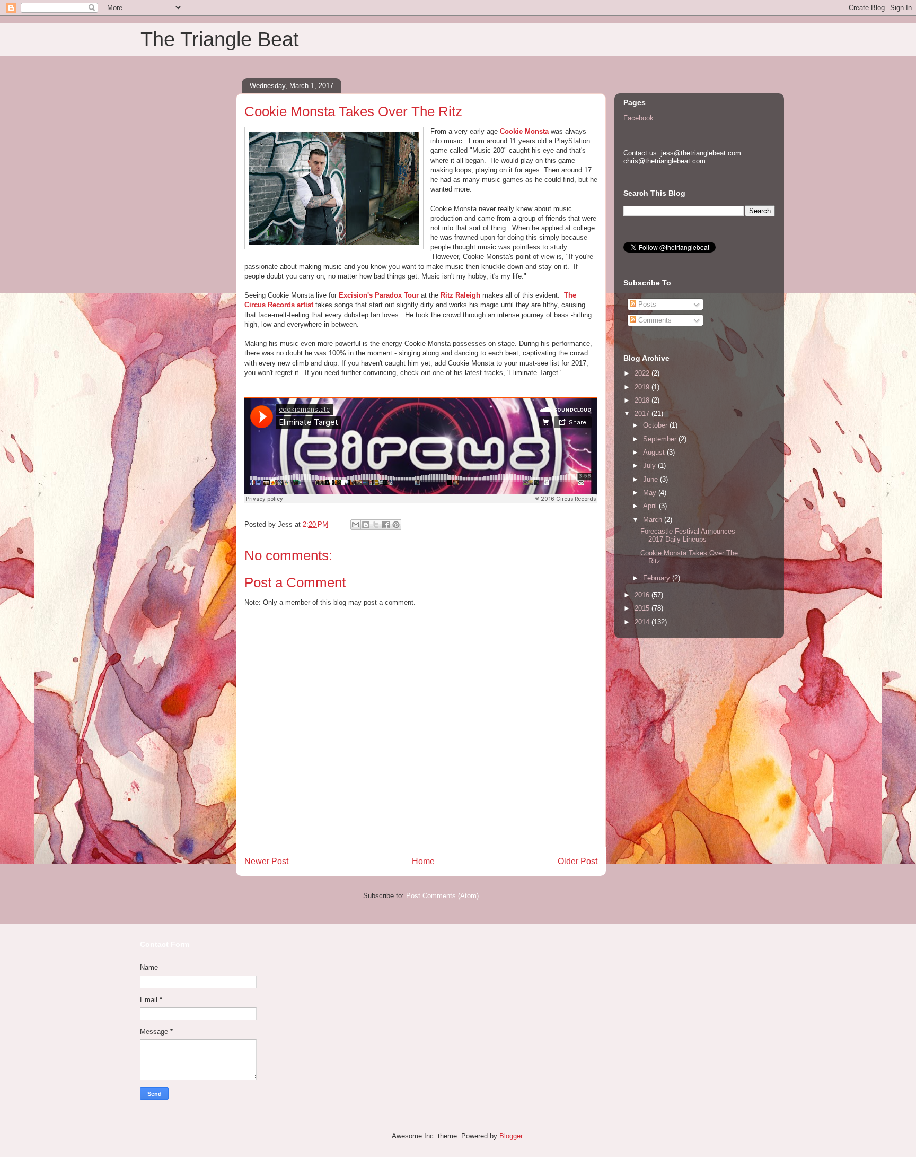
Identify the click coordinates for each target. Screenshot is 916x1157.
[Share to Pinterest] (396, 524)
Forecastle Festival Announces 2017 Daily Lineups (687, 535)
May (650, 493)
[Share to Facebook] (386, 524)
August (655, 452)
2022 (643, 373)
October (656, 425)
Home (423, 861)
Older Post (577, 861)
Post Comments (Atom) (442, 896)
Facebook (638, 118)
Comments (654, 320)
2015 (643, 608)
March (653, 520)
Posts (646, 304)
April (651, 506)
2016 (643, 595)
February (657, 578)
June (651, 479)
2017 (643, 413)
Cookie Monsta (524, 131)
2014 (643, 622)
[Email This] (355, 524)
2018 (643, 400)
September (661, 439)
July (650, 465)
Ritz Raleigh (460, 295)
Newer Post (266, 861)
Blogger (510, 1136)
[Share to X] (376, 524)
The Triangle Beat (219, 39)
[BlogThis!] (365, 524)
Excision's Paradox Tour (379, 295)
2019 (643, 387)
